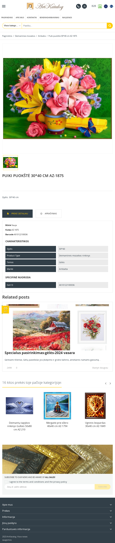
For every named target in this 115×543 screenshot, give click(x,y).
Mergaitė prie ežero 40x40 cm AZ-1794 (57, 424)
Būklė (8, 225)
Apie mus (20, 17)
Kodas (8, 229)
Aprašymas (50, 213)
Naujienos (67, 17)
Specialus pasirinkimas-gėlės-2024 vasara (40, 352)
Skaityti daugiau (100, 367)
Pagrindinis (7, 17)
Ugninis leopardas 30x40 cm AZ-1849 (95, 424)
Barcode (9, 234)
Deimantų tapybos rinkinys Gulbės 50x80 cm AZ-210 (19, 426)
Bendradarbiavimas (49, 17)
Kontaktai (32, 17)
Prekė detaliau (19, 213)
